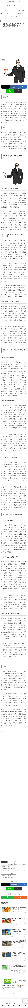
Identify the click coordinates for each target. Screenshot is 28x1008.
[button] (18, 91)
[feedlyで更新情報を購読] (7, 897)
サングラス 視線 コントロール (15, 861)
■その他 (4, 861)
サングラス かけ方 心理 (8, 873)
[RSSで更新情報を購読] (20, 897)
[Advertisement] (14, 42)
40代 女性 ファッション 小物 (9, 868)
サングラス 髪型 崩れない (8, 864)
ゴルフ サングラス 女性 (8, 877)
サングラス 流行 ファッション (9, 875)
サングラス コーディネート (8, 866)
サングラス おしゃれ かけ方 (20, 870)
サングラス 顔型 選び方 (21, 864)
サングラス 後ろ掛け (7, 870)
